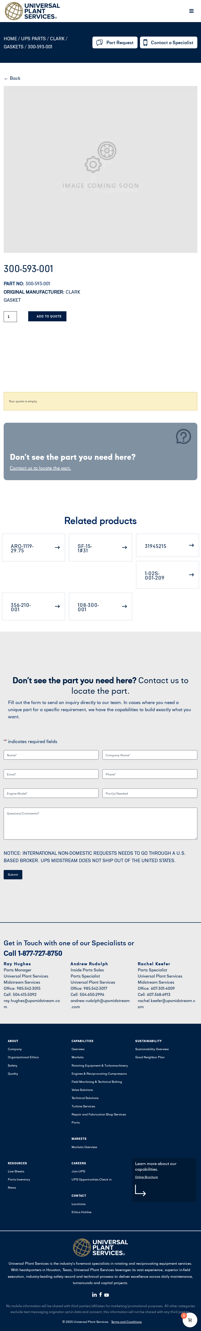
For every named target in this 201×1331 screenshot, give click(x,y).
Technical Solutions (85, 1098)
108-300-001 (88, 607)
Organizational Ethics (23, 1057)
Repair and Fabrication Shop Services (99, 1114)
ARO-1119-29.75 (22, 548)
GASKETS (14, 46)
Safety (12, 1065)
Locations (79, 1204)
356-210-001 (21, 607)
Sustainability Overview (152, 1049)
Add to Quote (49, 316)
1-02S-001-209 (154, 575)
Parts (76, 1122)
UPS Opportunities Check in (92, 1179)
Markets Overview (84, 1147)
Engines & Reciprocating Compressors (99, 1073)
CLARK (57, 38)
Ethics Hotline (81, 1212)
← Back (12, 78)
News (12, 1187)
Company (15, 1049)
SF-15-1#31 (85, 548)
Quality (13, 1073)
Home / (12, 38)
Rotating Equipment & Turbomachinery (100, 1065)
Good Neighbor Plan (149, 1057)
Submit (13, 874)
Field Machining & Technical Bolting (97, 1082)
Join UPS (78, 1171)
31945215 (155, 546)
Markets (78, 1057)
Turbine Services (83, 1106)
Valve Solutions (82, 1090)
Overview (78, 1049)
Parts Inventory (19, 1179)
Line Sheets (16, 1171)
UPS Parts (34, 38)
